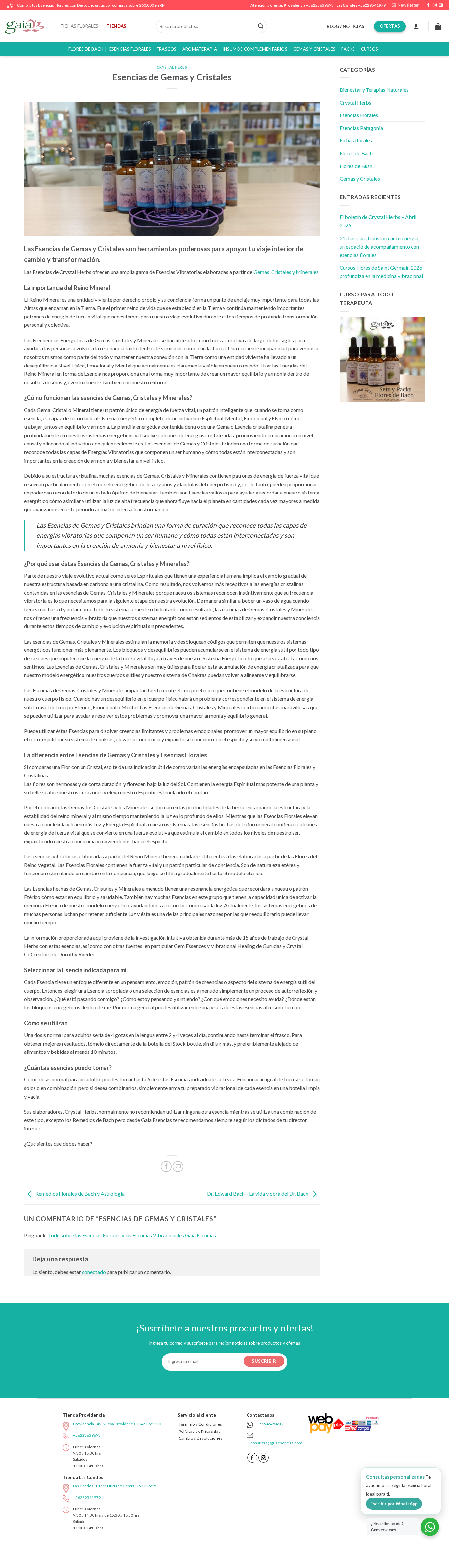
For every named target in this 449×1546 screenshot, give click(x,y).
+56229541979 (372, 5)
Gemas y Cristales (314, 49)
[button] (405, 5)
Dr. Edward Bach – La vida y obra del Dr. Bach (258, 1193)
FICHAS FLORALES (79, 26)
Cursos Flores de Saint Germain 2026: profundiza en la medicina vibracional (382, 272)
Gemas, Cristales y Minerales (286, 272)
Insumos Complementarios (255, 49)
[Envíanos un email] (441, 5)
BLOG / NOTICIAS (345, 26)
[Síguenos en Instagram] (435, 5)
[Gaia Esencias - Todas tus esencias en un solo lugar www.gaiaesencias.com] (28, 26)
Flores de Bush (356, 166)
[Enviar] (260, 26)
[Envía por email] (178, 1166)
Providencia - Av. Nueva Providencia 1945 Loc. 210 (117, 1423)
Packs (348, 49)
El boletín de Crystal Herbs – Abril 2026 (378, 221)
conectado (94, 1272)
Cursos (369, 49)
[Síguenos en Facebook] (428, 5)
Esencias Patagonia (361, 128)
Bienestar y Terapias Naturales (374, 90)
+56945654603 (271, 1423)
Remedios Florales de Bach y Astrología (80, 1193)
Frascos (167, 49)
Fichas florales (356, 140)
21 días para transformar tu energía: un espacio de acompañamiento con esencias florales (380, 246)
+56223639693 (320, 5)
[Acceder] (416, 26)
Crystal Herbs (172, 67)
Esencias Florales (130, 49)
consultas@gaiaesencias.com (276, 1442)
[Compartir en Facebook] (166, 1166)
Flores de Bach (86, 49)
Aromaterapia (199, 49)
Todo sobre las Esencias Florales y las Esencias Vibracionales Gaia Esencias (132, 1235)
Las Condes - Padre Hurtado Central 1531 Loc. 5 (114, 1485)
